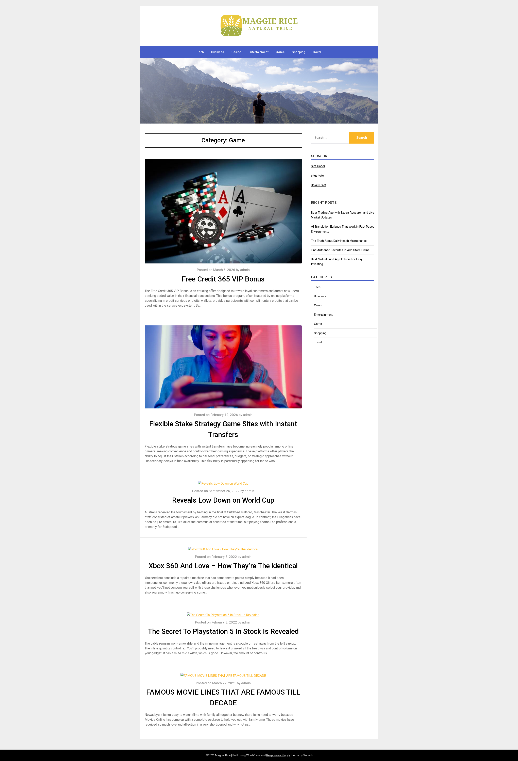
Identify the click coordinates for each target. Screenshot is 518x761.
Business (217, 52)
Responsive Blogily (278, 755)
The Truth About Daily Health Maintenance (339, 241)
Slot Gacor (318, 166)
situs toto (317, 175)
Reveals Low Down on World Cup (223, 500)
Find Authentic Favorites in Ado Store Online (340, 250)
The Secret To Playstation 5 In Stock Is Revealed (223, 631)
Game (280, 52)
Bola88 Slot (318, 185)
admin (245, 270)
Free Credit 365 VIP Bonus (223, 279)
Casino (236, 52)
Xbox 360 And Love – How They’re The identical (223, 566)
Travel (316, 52)
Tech (200, 52)
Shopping (298, 52)
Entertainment (259, 52)
